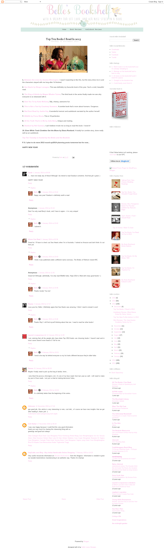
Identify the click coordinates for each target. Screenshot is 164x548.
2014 (114, 301)
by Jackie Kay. (36, 111)
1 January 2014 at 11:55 (46, 273)
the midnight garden (119, 523)
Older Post (100, 499)
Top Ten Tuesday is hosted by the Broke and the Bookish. (46, 138)
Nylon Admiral (117, 464)
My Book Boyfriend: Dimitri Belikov (128, 245)
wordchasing (117, 457)
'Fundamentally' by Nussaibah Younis (124, 393)
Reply (30, 183)
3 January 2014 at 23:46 (49, 288)
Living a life (116, 516)
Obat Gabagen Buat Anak (37, 436)
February (117, 353)
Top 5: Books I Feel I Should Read (128, 217)
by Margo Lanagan (36, 87)
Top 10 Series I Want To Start (123, 228)
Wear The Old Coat (119, 406)
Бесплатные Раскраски (120, 408)
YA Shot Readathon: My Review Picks (124, 477)
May (116, 344)
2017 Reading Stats (118, 442)
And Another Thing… (119, 511)
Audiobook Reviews (93, 29)
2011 (114, 363)
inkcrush (115, 440)
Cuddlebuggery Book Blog (122, 447)
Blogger (86, 541)
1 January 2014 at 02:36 (49, 239)
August (116, 335)
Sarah (30, 173)
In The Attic (116, 423)
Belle (36, 192)
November (118, 326)
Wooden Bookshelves (62, 456)
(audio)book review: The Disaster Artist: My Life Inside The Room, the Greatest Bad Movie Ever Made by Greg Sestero (125, 468)
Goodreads (115, 49)
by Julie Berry (40, 121)
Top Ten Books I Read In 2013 (124, 309)
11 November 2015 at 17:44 (45, 406)
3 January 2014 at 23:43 (49, 257)
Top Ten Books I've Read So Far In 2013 (130, 233)
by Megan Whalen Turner (42, 94)
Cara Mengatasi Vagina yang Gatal (77, 440)
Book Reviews (76, 29)
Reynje (30, 304)
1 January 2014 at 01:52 (46, 208)
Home (64, 29)
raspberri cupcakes (119, 492)
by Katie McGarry (36, 102)
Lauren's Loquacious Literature (123, 483)
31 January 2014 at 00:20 (43, 368)
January (117, 356)
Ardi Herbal (32, 424)
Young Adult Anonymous (121, 499)
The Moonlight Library (120, 399)
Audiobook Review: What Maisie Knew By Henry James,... (124, 313)
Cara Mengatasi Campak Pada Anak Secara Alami (46, 440)
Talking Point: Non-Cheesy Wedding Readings (128, 182)
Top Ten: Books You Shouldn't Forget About (129, 193)
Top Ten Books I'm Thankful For (127, 269)
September (118, 332)
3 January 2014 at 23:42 (49, 192)
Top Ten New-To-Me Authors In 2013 (126, 317)
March (116, 350)
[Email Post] (72, 157)
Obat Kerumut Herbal (40, 438)
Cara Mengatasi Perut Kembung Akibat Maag (63, 436)
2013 (114, 304)
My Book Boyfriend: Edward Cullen (128, 281)
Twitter (114, 52)
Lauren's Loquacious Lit (37, 335)
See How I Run (117, 509)
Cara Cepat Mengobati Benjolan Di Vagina (89, 438)
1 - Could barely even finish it (122, 83)
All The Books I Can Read (121, 382)
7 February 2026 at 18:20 (84, 452)
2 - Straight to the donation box (122, 80)
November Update (118, 401)
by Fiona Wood (33, 116)
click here (113, 154)
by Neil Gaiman (34, 126)
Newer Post (27, 499)
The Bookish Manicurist (121, 430)
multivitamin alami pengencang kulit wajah (42, 414)
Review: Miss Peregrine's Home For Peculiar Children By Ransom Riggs (130, 206)
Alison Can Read (34, 239)
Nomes (30, 368)
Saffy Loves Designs (89, 547)
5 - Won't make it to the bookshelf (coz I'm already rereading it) (125, 68)
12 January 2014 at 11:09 (55, 335)
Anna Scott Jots (118, 475)
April (116, 347)
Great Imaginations (119, 520)
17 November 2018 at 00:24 (46, 424)
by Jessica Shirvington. (41, 80)
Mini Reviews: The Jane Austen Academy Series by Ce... (124, 321)
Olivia (114, 425)
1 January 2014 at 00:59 (41, 173)
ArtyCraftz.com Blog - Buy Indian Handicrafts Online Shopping (51, 452)
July (115, 338)
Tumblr (114, 57)
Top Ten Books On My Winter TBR (129, 257)
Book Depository (117, 373)
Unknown (31, 406)
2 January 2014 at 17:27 (42, 304)
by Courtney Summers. (41, 106)
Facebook (115, 55)
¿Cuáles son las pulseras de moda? (124, 458)
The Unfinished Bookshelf (121, 414)
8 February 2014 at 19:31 (50, 352)
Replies (33, 188)
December (118, 306)
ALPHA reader (117, 392)
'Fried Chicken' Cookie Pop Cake (123, 494)
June (116, 341)
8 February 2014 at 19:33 (50, 390)
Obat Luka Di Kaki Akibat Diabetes (61, 438)
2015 (114, 298)
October (117, 329)
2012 (114, 360)
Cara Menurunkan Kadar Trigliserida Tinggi (54, 442)
